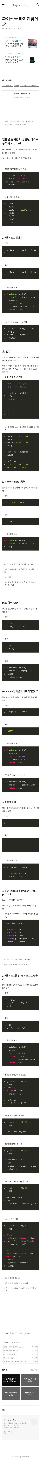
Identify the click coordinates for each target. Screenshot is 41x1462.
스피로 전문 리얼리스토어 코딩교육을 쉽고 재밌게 (13, 56)
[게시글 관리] (13, 1333)
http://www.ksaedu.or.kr (13, 37)
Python (6, 1342)
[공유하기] (10, 1333)
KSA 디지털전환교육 (13, 40)
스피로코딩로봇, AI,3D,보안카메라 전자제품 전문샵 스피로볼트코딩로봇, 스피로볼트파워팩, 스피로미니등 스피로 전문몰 (13, 60)
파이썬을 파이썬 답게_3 (10, 1351)
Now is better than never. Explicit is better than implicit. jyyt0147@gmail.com (16, 1425)
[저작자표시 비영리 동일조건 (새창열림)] (28, 1333)
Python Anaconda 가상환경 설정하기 (13, 1362)
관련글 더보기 (34, 1370)
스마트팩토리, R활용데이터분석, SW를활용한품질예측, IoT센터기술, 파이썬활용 (13, 44)
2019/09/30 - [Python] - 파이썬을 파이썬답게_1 (20, 85)
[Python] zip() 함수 (8, 1358)
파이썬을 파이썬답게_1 (9, 1354)
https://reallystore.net (12, 53)
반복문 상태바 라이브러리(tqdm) (12, 1347)
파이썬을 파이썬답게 (25, 121)
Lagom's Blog (10, 1420)
